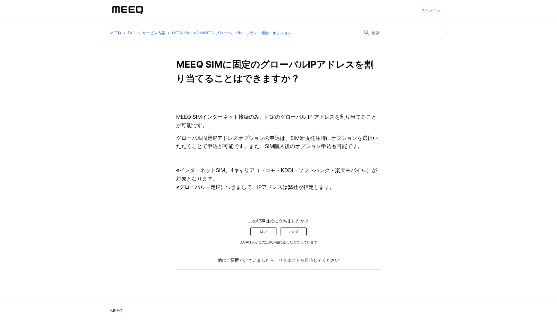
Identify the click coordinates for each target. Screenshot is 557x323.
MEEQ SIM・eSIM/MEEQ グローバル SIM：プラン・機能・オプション (231, 32)
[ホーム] (127, 13)
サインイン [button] (431, 10)
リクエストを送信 (295, 260)
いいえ (293, 231)
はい (263, 231)
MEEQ (115, 32)
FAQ (131, 32)
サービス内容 (153, 32)
